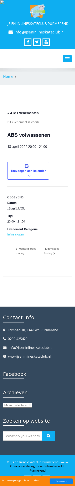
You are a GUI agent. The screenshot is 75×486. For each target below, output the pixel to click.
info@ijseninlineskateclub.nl (39, 32)
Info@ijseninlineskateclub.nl (30, 347)
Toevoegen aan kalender (28, 171)
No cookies (61, 481)
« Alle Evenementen (23, 112)
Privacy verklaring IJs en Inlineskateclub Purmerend (37, 468)
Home (8, 76)
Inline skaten (15, 234)
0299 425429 (18, 338)
